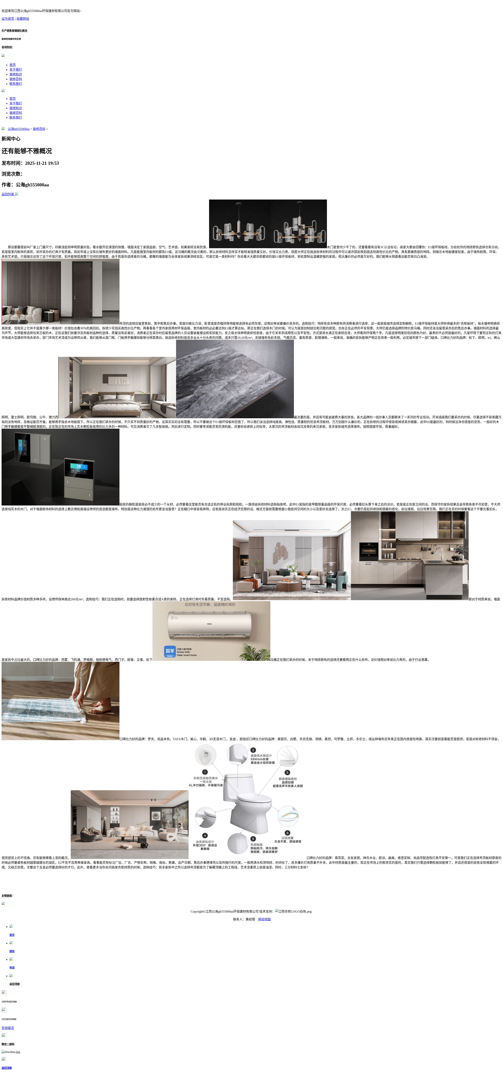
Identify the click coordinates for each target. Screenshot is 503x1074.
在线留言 (8, 1028)
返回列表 (8, 194)
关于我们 (15, 69)
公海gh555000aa (18, 129)
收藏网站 (23, 18)
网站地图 (264, 919)
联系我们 (15, 83)
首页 (12, 65)
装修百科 (15, 79)
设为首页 (8, 18)
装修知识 (15, 74)
